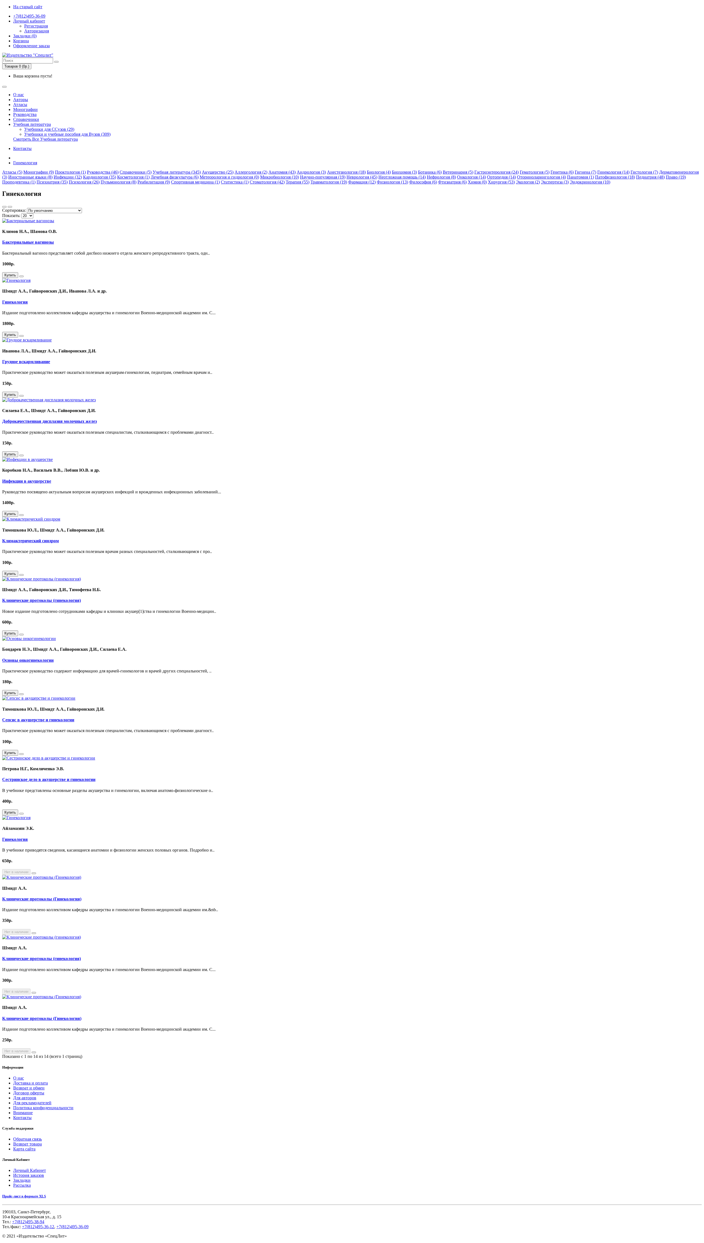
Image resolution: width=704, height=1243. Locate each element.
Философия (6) (423, 182)
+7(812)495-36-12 (38, 1226)
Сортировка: (14, 210)
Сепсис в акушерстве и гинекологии (38, 720)
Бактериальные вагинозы (28, 242)
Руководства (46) (103, 172)
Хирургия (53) (501, 182)
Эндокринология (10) (590, 182)
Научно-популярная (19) (322, 177)
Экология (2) (528, 182)
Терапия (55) (297, 182)
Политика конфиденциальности (43, 1107)
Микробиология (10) (279, 177)
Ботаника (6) (430, 172)
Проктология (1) (70, 172)
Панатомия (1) (580, 177)
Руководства (25, 114)
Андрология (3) (311, 172)
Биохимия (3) (404, 172)
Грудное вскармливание (26, 361)
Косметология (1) (133, 177)
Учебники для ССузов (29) (49, 129)
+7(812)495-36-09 (29, 16)
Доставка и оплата (30, 1083)
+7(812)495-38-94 (28, 1221)
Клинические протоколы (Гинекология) (41, 899)
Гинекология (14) (613, 172)
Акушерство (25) (217, 172)
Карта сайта (24, 1149)
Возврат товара (27, 1144)
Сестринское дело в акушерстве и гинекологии (48, 779)
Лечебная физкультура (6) (175, 177)
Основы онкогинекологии (28, 660)
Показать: (11, 215)
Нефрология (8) (441, 177)
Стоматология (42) (267, 182)
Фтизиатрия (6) (452, 182)
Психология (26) (84, 182)
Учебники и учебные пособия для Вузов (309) (67, 134)
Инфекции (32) (68, 177)
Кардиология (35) (99, 177)
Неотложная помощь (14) (402, 177)
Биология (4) (379, 172)
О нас (18, 94)
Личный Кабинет (29, 1170)
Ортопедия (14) (501, 177)
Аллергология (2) (251, 172)
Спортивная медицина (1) (195, 182)
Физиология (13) (392, 182)
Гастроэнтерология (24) (496, 172)
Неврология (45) (361, 177)
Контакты (22, 148)
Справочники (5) (136, 172)
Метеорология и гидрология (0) (229, 177)
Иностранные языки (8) (30, 177)
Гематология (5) (534, 172)
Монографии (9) (38, 172)
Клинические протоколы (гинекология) (41, 600)
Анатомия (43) (282, 172)
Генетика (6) (562, 172)
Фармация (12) (362, 182)
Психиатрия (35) (52, 182)
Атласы (20, 104)
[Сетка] (10, 207)
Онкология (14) (471, 177)
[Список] (4, 207)
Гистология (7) (644, 172)
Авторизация (36, 31)
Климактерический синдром (30, 540)
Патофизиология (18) (615, 177)
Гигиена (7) (585, 172)
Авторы (20, 99)
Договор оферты (28, 1093)
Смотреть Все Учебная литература (45, 139)
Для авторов (24, 1097)
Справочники (26, 119)
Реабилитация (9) (154, 182)
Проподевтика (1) (18, 182)
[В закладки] (21, 276)
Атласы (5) (12, 172)
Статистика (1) (235, 182)
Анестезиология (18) (346, 172)
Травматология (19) (328, 182)
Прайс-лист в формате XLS (24, 1196)
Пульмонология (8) (118, 182)
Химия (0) (477, 182)
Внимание (23, 1112)
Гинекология (25, 162)
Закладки (22, 1180)
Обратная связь (27, 1139)
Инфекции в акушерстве (26, 481)
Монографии (25, 109)
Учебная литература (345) (177, 172)
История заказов (28, 1175)
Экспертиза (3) (555, 182)
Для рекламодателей (32, 1102)
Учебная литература (32, 124)
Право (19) (676, 177)
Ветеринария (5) (458, 172)
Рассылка (22, 1185)
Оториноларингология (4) (541, 177)
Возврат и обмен (29, 1088)
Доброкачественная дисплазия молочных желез (49, 421)
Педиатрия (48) (650, 177)
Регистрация (36, 26)
